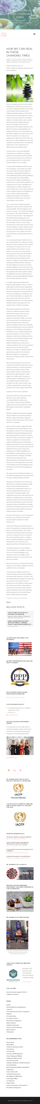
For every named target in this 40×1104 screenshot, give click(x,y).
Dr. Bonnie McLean (26, 59)
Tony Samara (10, 1049)
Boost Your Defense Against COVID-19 (16, 992)
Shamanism (15, 62)
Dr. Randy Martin (11, 1065)
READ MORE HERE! (12, 758)
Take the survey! (26, 981)
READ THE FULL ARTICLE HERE (15, 697)
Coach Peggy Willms (11, 1078)
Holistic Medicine (18, 616)
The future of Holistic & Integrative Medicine (18, 613)
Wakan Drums (10, 1083)
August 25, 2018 (10, 59)
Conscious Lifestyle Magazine (14, 1053)
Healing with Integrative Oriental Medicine (18, 856)
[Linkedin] (15, 770)
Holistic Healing (22, 60)
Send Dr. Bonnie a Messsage (14, 1027)
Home (13, 20)
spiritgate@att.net (13, 715)
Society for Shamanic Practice (14, 1047)
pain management (18, 618)
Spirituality (22, 62)
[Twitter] (21, 770)
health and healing (13, 626)
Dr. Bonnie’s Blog (11, 1016)
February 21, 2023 (11, 852)
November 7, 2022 (11, 858)
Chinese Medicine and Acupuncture (16, 1007)
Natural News (10, 1044)
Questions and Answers (12, 1025)
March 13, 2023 (10, 845)
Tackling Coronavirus (12, 994)
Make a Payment (11, 1023)
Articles (8, 1005)
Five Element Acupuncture (13, 1087)
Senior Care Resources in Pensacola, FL (17, 1085)
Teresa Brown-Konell (12, 1060)
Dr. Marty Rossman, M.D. (13, 1074)
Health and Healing (21, 20)
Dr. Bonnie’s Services (12, 1018)
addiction (10, 598)
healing (15, 598)
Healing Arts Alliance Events (14, 1058)
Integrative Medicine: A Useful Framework (18, 1063)
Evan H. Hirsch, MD (11, 1072)
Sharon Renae (10, 1042)
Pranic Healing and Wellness (14, 1056)
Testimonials (9, 1032)
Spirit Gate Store (11, 1029)
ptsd (19, 598)
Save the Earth (10, 1051)
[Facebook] (9, 770)
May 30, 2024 (10, 838)
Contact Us (9, 1009)
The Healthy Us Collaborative (14, 1076)
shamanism (24, 598)
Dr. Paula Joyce (10, 1081)
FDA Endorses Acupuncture (13, 1020)
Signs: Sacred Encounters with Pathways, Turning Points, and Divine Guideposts (19, 622)
